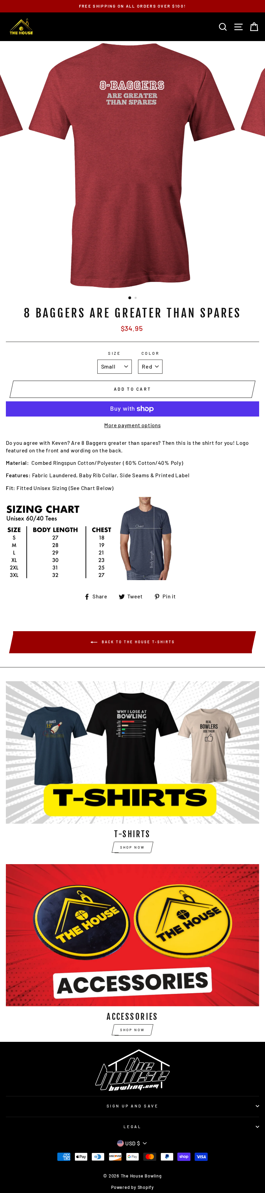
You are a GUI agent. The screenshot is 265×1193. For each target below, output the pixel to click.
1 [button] (130, 298)
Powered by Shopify (132, 1187)
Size (114, 353)
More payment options (132, 425)
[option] (132, 6)
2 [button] (136, 298)
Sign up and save (132, 1106)
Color (150, 353)
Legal (132, 1126)
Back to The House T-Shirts (137, 642)
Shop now (132, 847)
